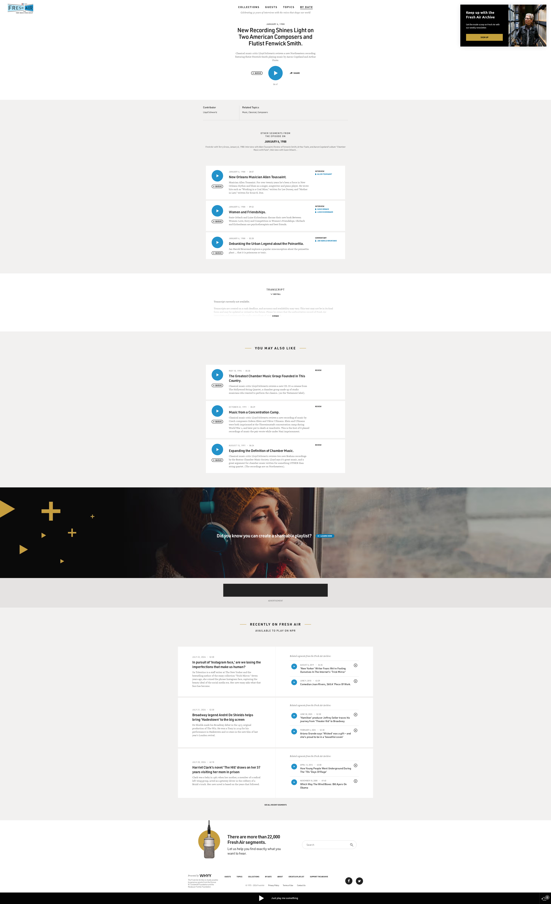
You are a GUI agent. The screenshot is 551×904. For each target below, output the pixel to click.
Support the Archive (319, 876)
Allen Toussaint (324, 174)
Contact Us (301, 885)
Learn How (326, 536)
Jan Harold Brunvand (327, 241)
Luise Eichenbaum (325, 212)
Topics (288, 7)
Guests (271, 7)
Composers (263, 112)
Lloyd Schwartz (210, 112)
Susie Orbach (323, 209)
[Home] (20, 8)
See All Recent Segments (275, 805)
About (280, 876)
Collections (248, 7)
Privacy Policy (273, 885)
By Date (306, 7)
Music (245, 112)
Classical (253, 112)
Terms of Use (288, 885)
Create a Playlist (296, 876)
